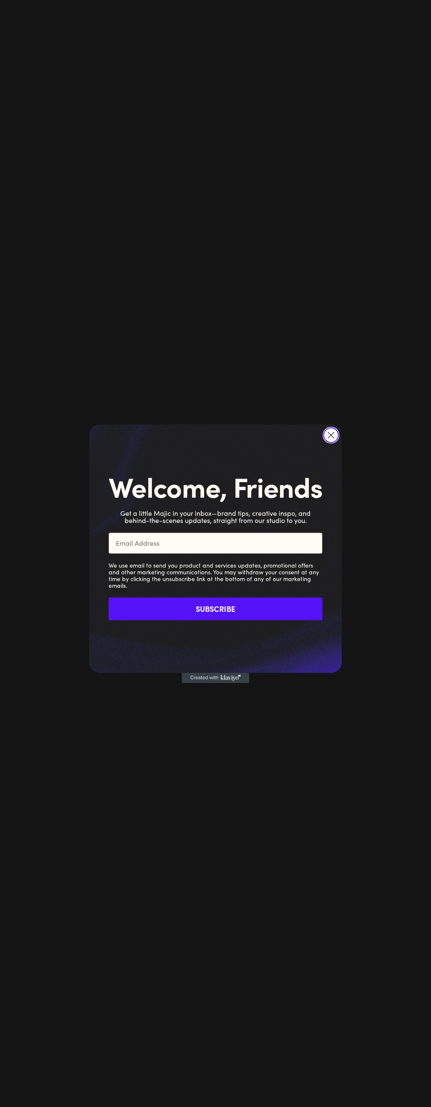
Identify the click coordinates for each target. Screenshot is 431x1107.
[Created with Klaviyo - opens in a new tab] (215, 678)
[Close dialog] (331, 435)
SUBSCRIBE (215, 608)
